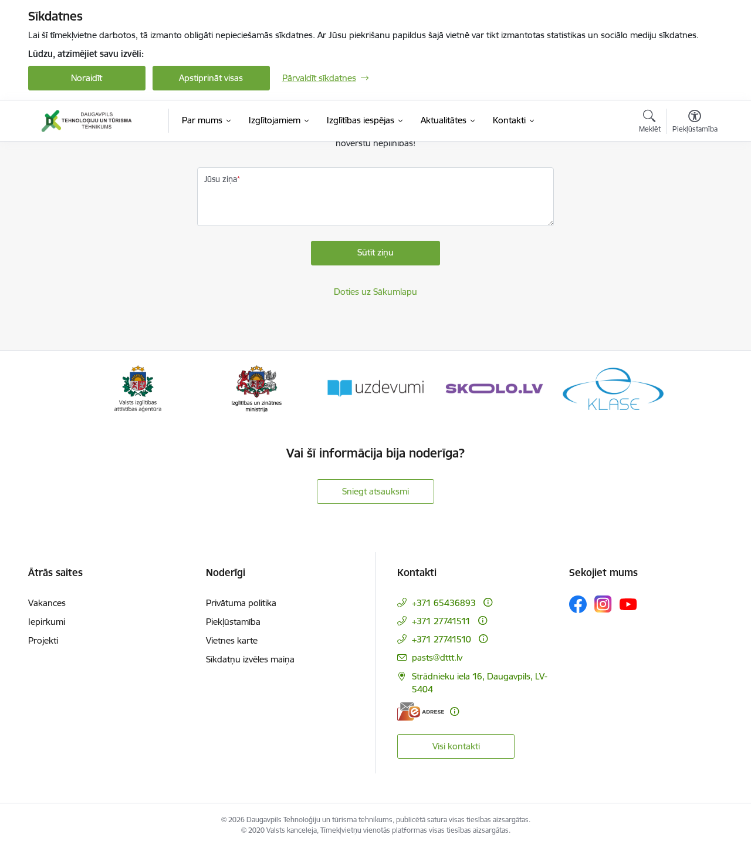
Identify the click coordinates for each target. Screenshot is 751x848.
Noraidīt (86, 77)
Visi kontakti (456, 746)
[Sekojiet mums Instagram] (603, 604)
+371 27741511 (441, 621)
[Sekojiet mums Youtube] (628, 604)
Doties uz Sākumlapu (375, 291)
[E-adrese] (420, 711)
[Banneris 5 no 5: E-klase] (613, 387)
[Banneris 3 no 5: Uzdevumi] (375, 387)
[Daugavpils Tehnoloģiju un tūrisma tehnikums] (86, 121)
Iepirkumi (46, 621)
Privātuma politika (241, 602)
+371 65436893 (444, 602)
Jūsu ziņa (220, 179)
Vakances (47, 602)
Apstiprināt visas (211, 77)
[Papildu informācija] (487, 602)
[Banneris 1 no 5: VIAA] (138, 387)
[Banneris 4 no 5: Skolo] (494, 387)
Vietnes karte (232, 640)
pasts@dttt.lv (437, 657)
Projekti (43, 640)
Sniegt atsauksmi (375, 491)
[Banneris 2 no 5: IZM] (257, 387)
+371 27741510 (441, 639)
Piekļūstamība (233, 621)
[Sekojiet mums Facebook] (578, 604)
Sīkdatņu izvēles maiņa (250, 659)
